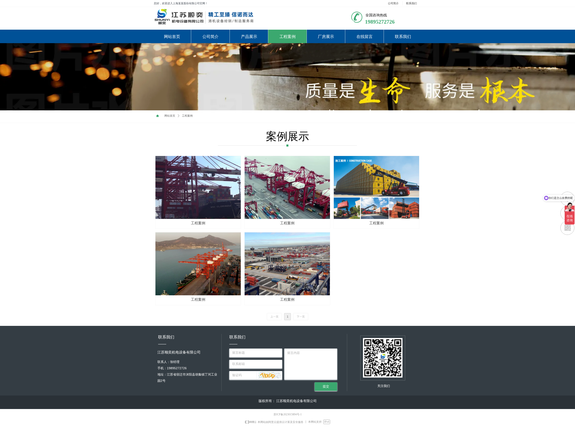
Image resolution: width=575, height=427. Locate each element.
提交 (326, 386)
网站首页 (169, 115)
